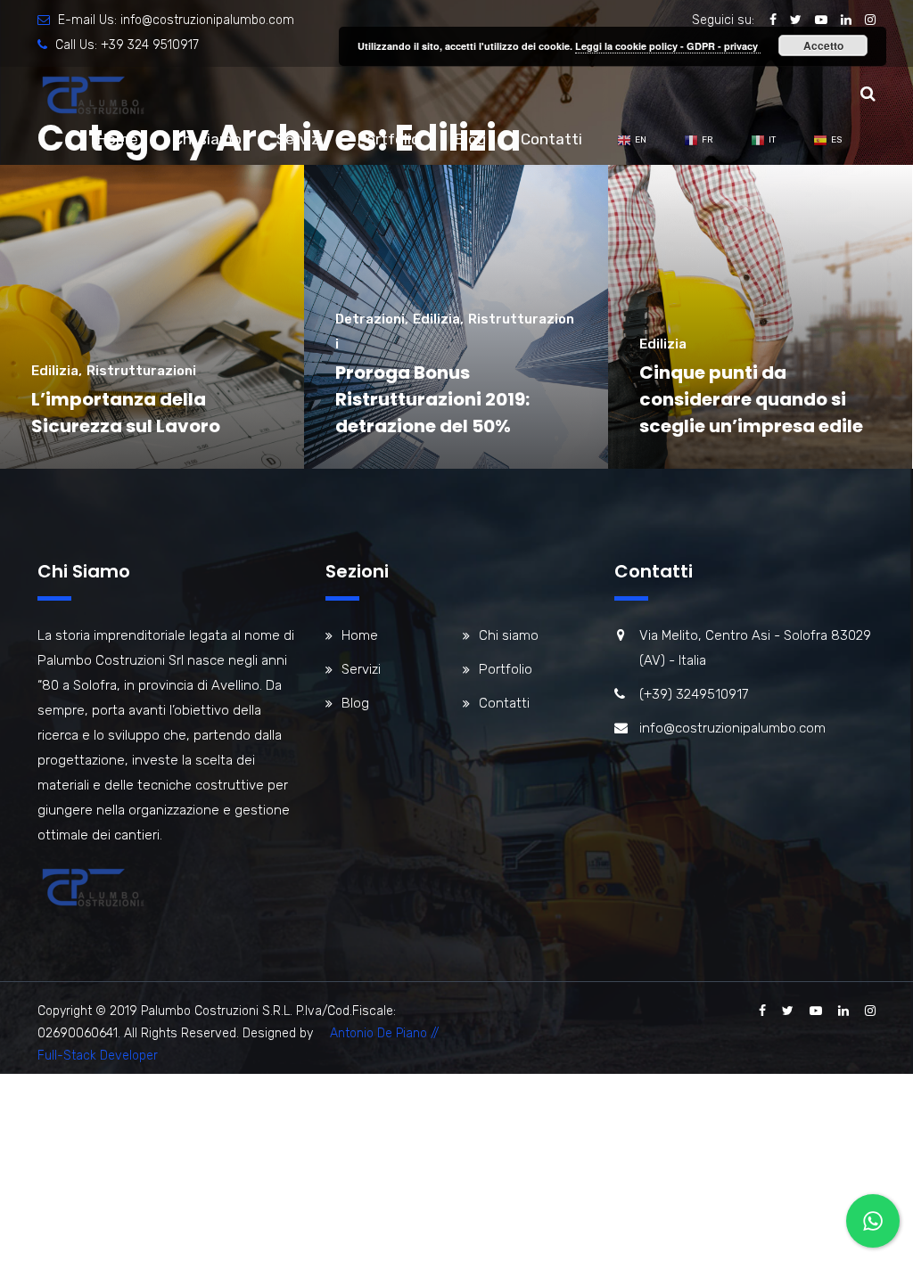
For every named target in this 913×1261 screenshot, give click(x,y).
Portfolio (389, 139)
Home (117, 139)
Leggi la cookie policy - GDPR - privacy (668, 46)
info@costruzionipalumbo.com (207, 20)
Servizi (299, 139)
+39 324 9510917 (150, 45)
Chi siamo (207, 139)
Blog (470, 139)
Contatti (551, 139)
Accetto (823, 45)
